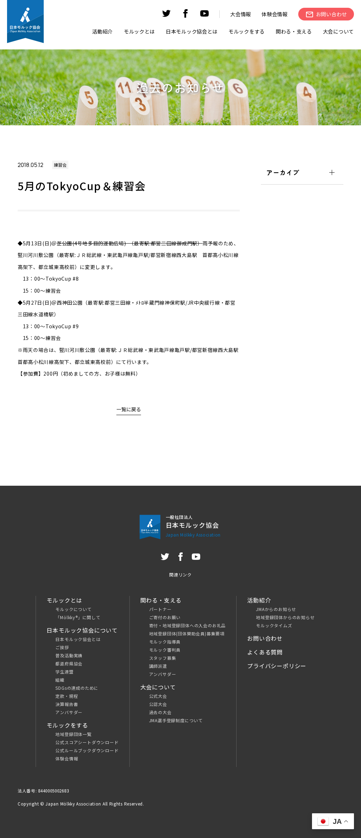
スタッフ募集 (162, 658)
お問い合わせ (265, 638)
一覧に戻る (128, 409)
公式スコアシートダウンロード (86, 742)
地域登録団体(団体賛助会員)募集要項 (187, 633)
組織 (60, 680)
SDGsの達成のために (76, 688)
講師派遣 (158, 666)
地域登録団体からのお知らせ (285, 617)
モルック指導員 (165, 642)
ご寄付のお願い (165, 617)
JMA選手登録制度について (176, 720)
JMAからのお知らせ (276, 609)
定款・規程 (66, 696)
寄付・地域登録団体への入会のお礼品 (187, 625)
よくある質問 (265, 652)
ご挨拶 (62, 647)
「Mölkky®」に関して (77, 617)
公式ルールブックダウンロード (86, 750)
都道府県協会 (68, 663)
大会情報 (240, 14)
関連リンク (180, 574)
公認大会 (158, 704)
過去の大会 (160, 712)
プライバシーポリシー (276, 666)
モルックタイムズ (274, 625)
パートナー (160, 609)
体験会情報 (275, 14)
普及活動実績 (68, 655)
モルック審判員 (165, 650)
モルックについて (73, 609)
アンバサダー (68, 712)
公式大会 (158, 696)
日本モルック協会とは (77, 639)
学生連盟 (64, 672)
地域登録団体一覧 (73, 734)
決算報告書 (66, 704)
